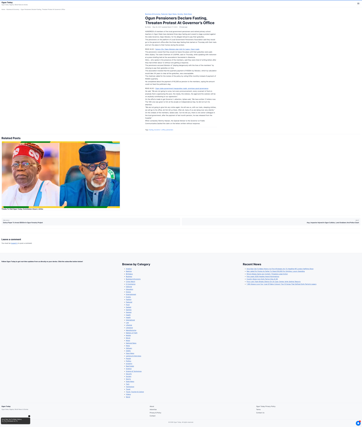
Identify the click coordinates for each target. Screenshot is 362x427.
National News (131, 343)
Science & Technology (134, 371)
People (128, 358)
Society (180, 14)
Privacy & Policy (155, 413)
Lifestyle (129, 325)
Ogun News (172, 14)
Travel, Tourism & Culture (135, 392)
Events (128, 297)
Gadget (128, 307)
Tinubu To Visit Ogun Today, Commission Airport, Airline (22, 209)
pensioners (169, 130)
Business (129, 276)
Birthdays (129, 274)
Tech (127, 384)
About (152, 406)
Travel (128, 389)
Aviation (129, 269)
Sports (128, 379)
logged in (14, 243)
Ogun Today (7, 2)
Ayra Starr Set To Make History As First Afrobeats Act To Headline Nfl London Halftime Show (280, 269)
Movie (128, 338)
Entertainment (131, 294)
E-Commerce (130, 284)
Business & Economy (13, 9)
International (130, 320)
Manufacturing (131, 330)
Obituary (129, 348)
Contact (152, 416)
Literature (129, 328)
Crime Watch (130, 281)
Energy (128, 292)
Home (3, 9)
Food (128, 305)
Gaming (128, 310)
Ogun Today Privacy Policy (265, 406)
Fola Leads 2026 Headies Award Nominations (263, 276)
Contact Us (260, 413)
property (129, 364)
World (128, 397)
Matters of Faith (131, 333)
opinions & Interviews (133, 356)
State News (188, 14)
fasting (151, 130)
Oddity (128, 351)
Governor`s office (159, 130)
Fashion (128, 299)
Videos (128, 394)
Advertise (153, 409)
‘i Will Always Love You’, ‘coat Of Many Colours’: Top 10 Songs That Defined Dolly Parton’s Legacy (281, 284)
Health (128, 315)
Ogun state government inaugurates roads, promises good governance (181, 88)
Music (128, 340)
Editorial (129, 287)
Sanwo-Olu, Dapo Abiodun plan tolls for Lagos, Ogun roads (177, 49)
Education (129, 289)
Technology (130, 387)
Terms (258, 409)
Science (129, 369)
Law (127, 323)
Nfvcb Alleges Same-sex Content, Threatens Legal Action (267, 274)
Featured (164, 14)
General (128, 312)
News (128, 346)
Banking (129, 271)
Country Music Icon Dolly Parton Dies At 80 (262, 279)
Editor (149, 27)
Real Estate (130, 366)
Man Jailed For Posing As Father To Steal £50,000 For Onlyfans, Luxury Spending (276, 271)
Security (129, 374)
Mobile (128, 335)
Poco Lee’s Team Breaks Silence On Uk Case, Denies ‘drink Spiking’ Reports (274, 281)
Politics (128, 361)
